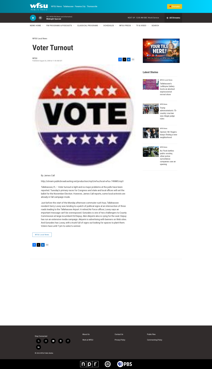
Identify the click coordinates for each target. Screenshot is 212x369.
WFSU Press (125, 26)
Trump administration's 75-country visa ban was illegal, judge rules (168, 113)
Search (155, 26)
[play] (33, 17)
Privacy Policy (120, 340)
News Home (35, 26)
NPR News (163, 104)
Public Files (151, 334)
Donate (176, 6)
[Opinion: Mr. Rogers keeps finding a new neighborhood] (151, 133)
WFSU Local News (39, 38)
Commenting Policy (154, 340)
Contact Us (119, 334)
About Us (86, 334)
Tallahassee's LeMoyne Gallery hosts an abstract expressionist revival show (167, 89)
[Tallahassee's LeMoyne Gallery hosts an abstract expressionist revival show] (151, 84)
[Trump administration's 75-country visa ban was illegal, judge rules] (151, 108)
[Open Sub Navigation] (43, 26)
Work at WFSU (87, 340)
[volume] (40, 18)
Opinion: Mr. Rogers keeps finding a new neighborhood (168, 135)
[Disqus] (106, 292)
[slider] (44, 17)
